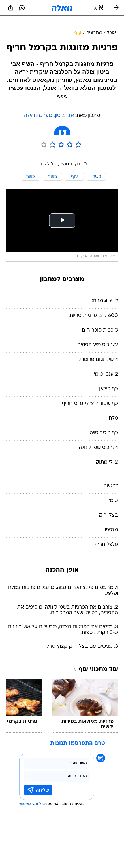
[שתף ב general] (10, 8)
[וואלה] (62, 8)
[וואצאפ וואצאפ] (22, 8)
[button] (98, 7)
